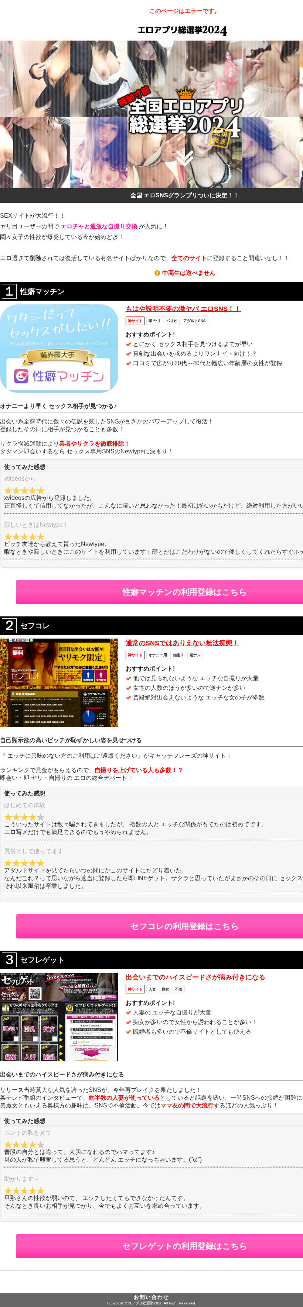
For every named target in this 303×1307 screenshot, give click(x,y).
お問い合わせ (151, 1297)
